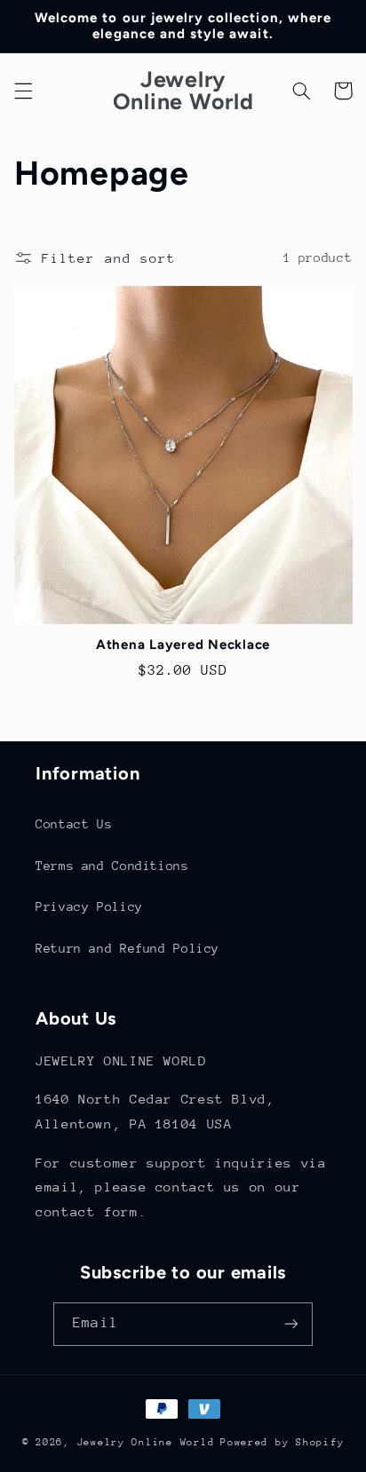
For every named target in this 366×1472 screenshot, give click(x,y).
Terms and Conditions (112, 866)
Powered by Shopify (282, 1442)
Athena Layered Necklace (183, 645)
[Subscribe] (290, 1324)
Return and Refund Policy (127, 948)
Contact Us (74, 824)
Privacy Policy (89, 906)
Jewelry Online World (146, 1442)
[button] (23, 90)
